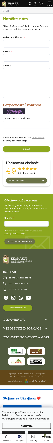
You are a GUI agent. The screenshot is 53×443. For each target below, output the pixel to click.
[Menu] (49, 3)
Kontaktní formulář (18, 308)
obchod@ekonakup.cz (20, 277)
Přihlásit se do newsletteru (20, 241)
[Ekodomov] (16, 361)
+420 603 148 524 (18, 289)
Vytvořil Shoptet (15, 381)
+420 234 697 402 (18, 283)
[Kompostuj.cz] (36, 351)
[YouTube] (28, 297)
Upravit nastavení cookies (31, 376)
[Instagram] (12, 297)
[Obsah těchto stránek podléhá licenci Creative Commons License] (36, 361)
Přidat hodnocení (16, 180)
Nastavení (27, 425)
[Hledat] (30, 3)
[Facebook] (5, 297)
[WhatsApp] (20, 297)
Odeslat (26, 149)
